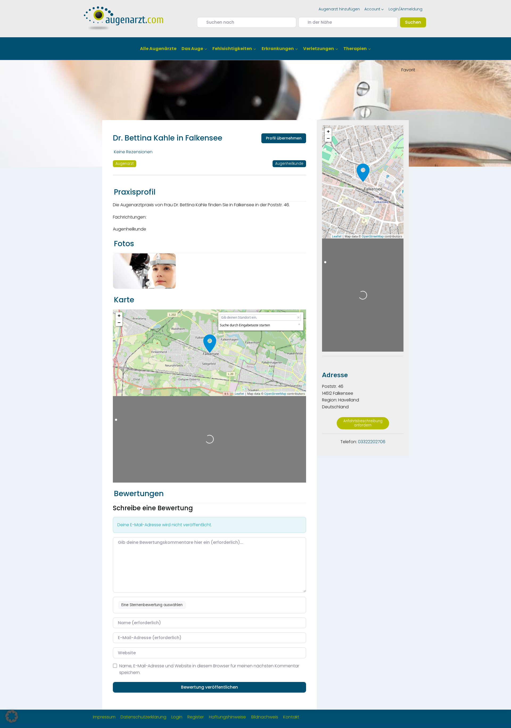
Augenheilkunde (289, 163)
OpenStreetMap (275, 394)
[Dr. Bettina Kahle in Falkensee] (209, 343)
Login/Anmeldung (405, 9)
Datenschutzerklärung (143, 717)
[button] (11, 716)
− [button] (119, 322)
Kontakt (291, 717)
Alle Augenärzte (158, 49)
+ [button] (119, 315)
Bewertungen (139, 493)
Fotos (124, 243)
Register (195, 717)
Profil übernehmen (284, 138)
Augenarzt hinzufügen (339, 9)
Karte (124, 300)
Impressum (104, 717)
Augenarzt (125, 163)
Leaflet (239, 394)
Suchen (415, 22)
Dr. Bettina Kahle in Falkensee (167, 138)
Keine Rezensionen (133, 152)
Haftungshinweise (227, 717)
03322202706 (371, 442)
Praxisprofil (134, 192)
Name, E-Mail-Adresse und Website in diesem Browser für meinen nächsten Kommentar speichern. (209, 669)
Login (176, 717)
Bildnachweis (264, 717)
